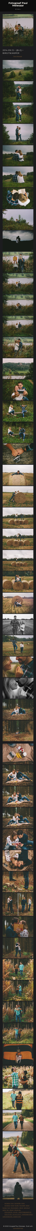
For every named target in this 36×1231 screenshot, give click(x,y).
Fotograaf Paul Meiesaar (18, 4)
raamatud (27, 1208)
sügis (23, 1203)
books (17, 1205)
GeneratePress (18, 1228)
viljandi (11, 1210)
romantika (17, 1203)
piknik (21, 1208)
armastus (7, 1203)
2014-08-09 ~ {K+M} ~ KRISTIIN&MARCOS (18, 1212)
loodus (5, 1208)
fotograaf (22, 1205)
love (12, 1203)
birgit (12, 1205)
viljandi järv (17, 1210)
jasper (27, 1205)
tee (7, 1210)
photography (15, 1208)
